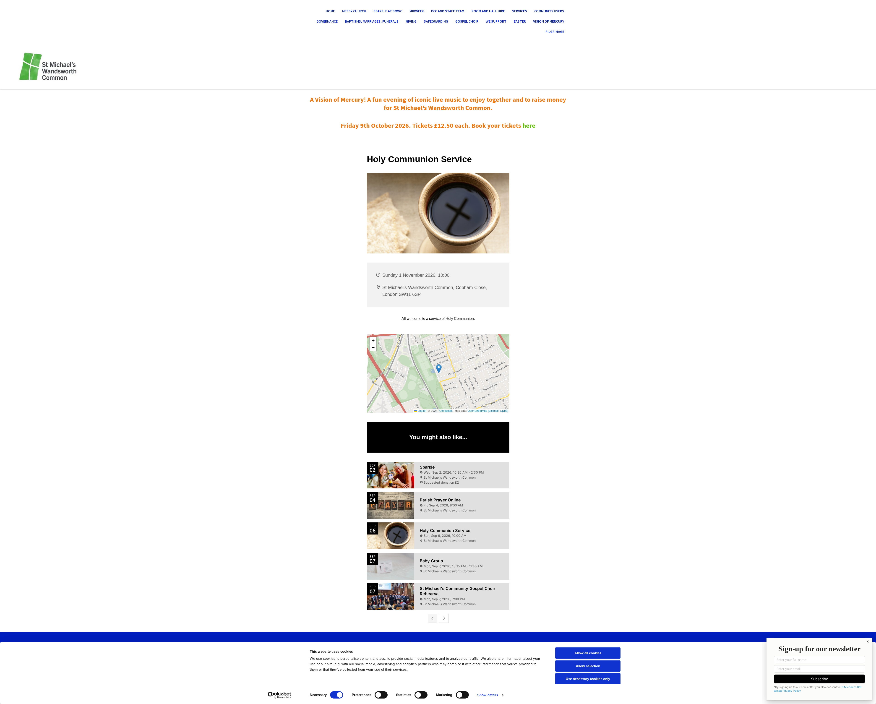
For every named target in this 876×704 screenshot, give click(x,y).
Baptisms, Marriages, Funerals (372, 21)
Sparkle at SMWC (387, 11)
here (528, 125)
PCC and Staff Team (447, 11)
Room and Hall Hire (488, 11)
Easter (520, 21)
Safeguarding (436, 21)
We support (496, 21)
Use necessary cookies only (588, 679)
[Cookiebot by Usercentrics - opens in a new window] (280, 695)
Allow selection (588, 666)
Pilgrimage (554, 31)
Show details (487, 695)
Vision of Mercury (548, 21)
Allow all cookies (587, 653)
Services (519, 11)
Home (330, 11)
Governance (327, 21)
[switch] (381, 695)
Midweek (416, 11)
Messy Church (354, 11)
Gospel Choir (466, 21)
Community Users (549, 11)
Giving (411, 21)
